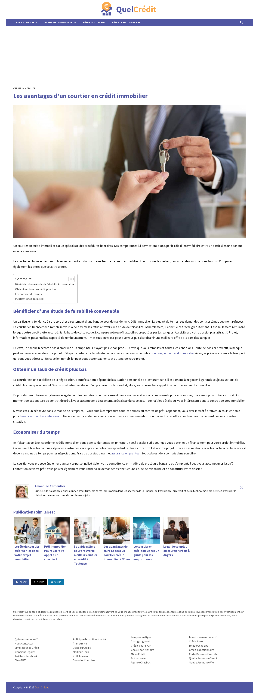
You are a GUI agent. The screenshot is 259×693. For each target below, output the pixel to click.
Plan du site (80, 643)
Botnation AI (139, 658)
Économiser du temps (28, 294)
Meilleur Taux (81, 652)
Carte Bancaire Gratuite (203, 654)
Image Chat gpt (198, 645)
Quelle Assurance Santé (203, 658)
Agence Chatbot (140, 662)
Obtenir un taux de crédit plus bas (35, 289)
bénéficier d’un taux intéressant (41, 416)
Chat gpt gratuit (141, 641)
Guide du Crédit (82, 647)
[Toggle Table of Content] (70, 279)
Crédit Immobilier (93, 22)
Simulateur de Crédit (27, 647)
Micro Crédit (138, 654)
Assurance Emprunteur (60, 22)
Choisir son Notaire (142, 650)
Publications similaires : (29, 298)
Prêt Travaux (80, 656)
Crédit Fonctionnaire (201, 650)
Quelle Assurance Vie (201, 662)
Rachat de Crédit (27, 22)
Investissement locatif (203, 637)
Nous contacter (24, 643)
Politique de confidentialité (89, 639)
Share (23, 582)
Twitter (19, 656)
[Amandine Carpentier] (22, 491)
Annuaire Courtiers (84, 660)
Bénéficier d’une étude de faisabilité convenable (44, 284)
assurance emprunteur (125, 453)
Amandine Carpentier (50, 486)
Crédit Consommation (125, 22)
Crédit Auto (196, 641)
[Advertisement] (129, 52)
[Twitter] (241, 487)
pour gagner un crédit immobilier (172, 353)
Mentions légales (25, 652)
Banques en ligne (141, 637)
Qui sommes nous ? (26, 639)
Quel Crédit (41, 687)
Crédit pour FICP (141, 645)
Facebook (31, 656)
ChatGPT (20, 660)
